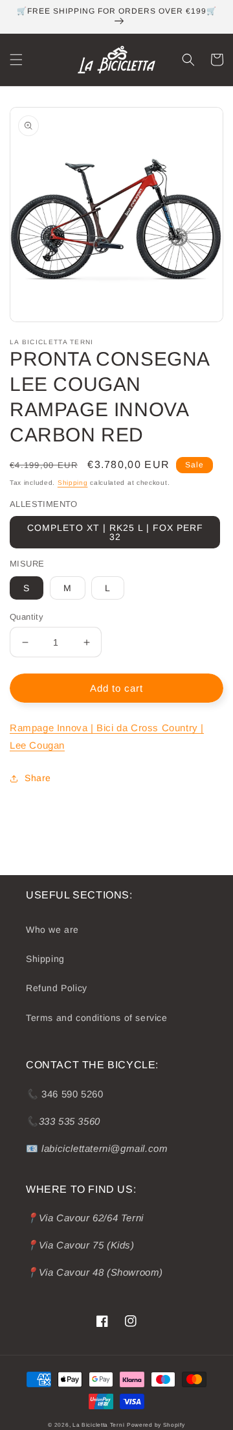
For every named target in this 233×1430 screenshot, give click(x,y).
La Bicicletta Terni (98, 1425)
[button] (16, 59)
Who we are (52, 929)
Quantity (26, 617)
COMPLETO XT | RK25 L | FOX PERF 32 (115, 532)
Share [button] (38, 778)
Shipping (73, 482)
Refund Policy (56, 988)
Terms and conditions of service (97, 1018)
